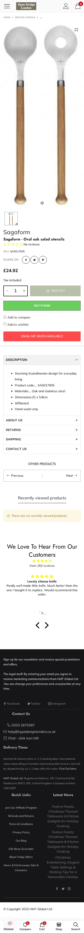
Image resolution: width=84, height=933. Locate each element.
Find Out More (68, 768)
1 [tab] (42, 203)
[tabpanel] (42, 115)
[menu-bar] (8, 6)
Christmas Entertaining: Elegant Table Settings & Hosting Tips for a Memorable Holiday (63, 867)
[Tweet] (34, 260)
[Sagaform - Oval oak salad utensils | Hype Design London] (42, 115)
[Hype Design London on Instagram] (69, 889)
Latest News (63, 794)
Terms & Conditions (21, 824)
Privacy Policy (21, 832)
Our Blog (21, 840)
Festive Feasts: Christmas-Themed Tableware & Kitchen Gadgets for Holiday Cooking (63, 816)
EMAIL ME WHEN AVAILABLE (42, 336)
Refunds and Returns (21, 816)
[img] (42, 561)
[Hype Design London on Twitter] (63, 889)
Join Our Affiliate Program (21, 807)
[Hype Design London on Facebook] (57, 889)
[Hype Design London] (26, 6)
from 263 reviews (42, 566)
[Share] (26, 260)
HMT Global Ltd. (13, 778)
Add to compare (18, 317)
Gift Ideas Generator (21, 849)
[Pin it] (43, 260)
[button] (7, 291)
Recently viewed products (42, 497)
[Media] (76, 29)
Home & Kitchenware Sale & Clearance (21, 868)
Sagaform (16, 232)
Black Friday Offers (21, 857)
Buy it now (42, 305)
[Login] (66, 6)
